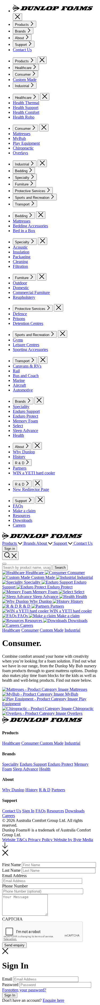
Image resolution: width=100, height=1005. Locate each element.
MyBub (19, 138)
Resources (21, 515)
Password (10, 984)
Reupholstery (24, 297)
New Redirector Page (31, 489)
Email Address (14, 875)
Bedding (22, 171)
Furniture (22, 184)
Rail (16, 371)
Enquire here (53, 1000)
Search (60, 568)
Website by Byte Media (73, 839)
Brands (21, 31)
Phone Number (15, 886)
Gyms (18, 340)
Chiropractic (23, 148)
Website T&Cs (15, 839)
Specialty (22, 178)
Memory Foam (25, 421)
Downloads (22, 520)
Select (18, 425)
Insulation (21, 252)
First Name (11, 864)
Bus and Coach (26, 375)
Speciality (21, 406)
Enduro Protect (25, 416)
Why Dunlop (24, 452)
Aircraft (19, 385)
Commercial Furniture (31, 292)
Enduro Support (26, 411)
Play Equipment (26, 143)
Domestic (21, 287)
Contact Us (22, 49)
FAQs (18, 506)
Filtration (20, 266)
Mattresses (21, 133)
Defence (20, 314)
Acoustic (20, 247)
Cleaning (20, 261)
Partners (19, 468)
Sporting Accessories (30, 349)
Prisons (19, 318)
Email (7, 979)
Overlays (20, 153)
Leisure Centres (26, 344)
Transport (23, 204)
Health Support (25, 107)
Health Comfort (26, 112)
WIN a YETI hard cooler (34, 473)
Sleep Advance (25, 430)
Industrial (22, 86)
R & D (20, 463)
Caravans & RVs (27, 366)
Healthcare (24, 68)
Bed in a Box (24, 230)
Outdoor (20, 283)
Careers (19, 525)
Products (22, 25)
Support (21, 45)
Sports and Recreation (32, 198)
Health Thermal (26, 102)
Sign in (9, 549)
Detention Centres (28, 323)
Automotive (23, 390)
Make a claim (24, 510)
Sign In (28, 811)
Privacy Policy (41, 839)
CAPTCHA (12, 919)
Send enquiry (14, 945)
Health (18, 435)
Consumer (23, 74)
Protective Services (30, 191)
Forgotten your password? (24, 990)
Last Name (11, 870)
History (19, 456)
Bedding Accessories (30, 226)
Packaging (21, 257)
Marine (19, 380)
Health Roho (23, 117)
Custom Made (25, 79)
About (20, 38)
